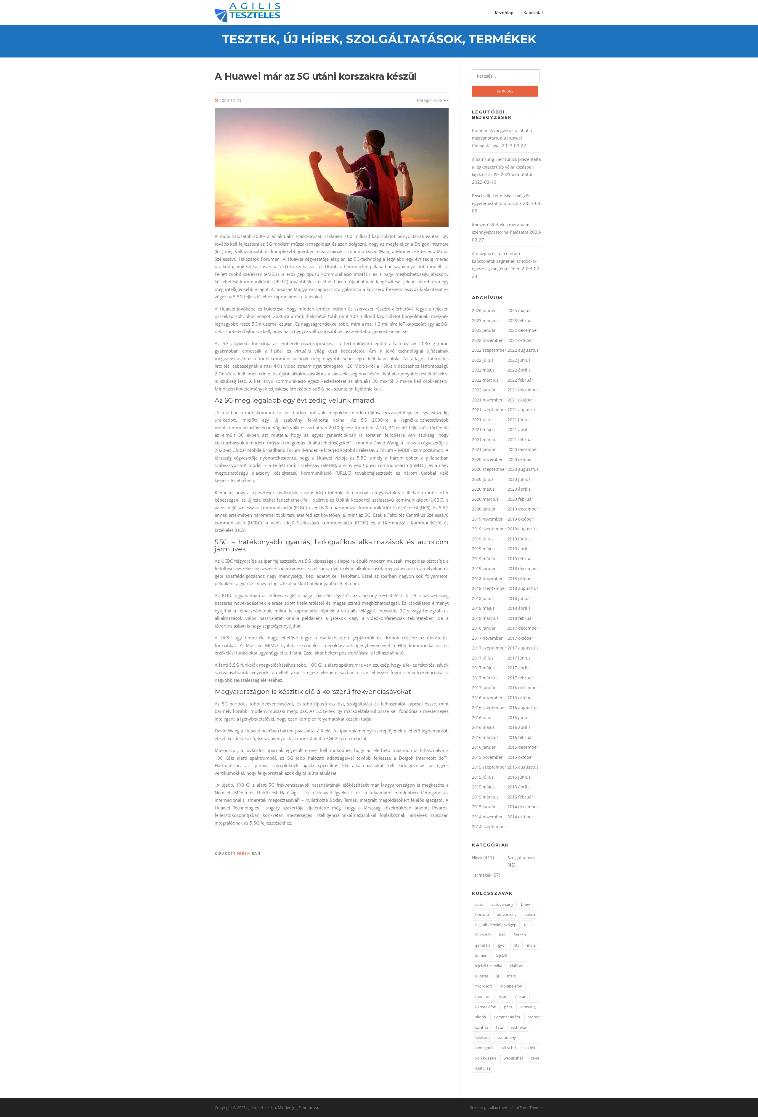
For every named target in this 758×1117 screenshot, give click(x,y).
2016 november (487, 697)
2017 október (520, 638)
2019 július (483, 539)
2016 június (519, 717)
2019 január (484, 568)
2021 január (484, 449)
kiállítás (516, 965)
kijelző (501, 955)
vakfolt (529, 1047)
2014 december (523, 806)
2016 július (483, 717)
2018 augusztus (523, 588)
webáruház (513, 1058)
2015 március (485, 797)
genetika (482, 945)
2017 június (519, 658)
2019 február (520, 558)
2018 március (485, 618)
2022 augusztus (523, 350)
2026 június (483, 310)
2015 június (519, 777)
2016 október (520, 697)
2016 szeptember (489, 707)
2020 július (483, 479)
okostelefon (485, 1006)
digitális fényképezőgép (495, 924)
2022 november (487, 340)
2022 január (484, 390)
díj (526, 924)
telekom (482, 1037)
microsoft (483, 986)
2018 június (519, 598)
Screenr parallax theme (490, 1107)
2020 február (520, 499)
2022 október (520, 340)
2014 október (520, 817)
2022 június (519, 360)
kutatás (482, 976)
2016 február (520, 737)
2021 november (487, 400)
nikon (502, 996)
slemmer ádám (507, 1017)
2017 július (483, 658)
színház (481, 1027)
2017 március (485, 678)
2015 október (520, 757)
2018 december (523, 568)
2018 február (520, 618)
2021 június (519, 420)
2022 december (523, 330)
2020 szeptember (489, 469)
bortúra (482, 914)
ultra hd (509, 1047)
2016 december (523, 687)
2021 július (483, 420)
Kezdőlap (504, 12)
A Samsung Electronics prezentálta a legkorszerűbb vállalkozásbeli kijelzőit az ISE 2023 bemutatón (506, 166)
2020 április (519, 489)
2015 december (523, 747)
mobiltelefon (511, 986)
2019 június (519, 539)
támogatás (484, 1047)
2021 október (520, 400)
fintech (519, 934)
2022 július (483, 360)
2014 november (487, 817)
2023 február (520, 320)
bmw (525, 904)
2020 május (483, 489)
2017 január (484, 687)
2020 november (487, 459)
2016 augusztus (523, 707)
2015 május (483, 787)
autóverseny (502, 904)
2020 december (523, 449)
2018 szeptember (489, 588)
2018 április (519, 608)
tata (499, 1027)
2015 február (520, 797)
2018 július (483, 598)
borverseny (507, 914)
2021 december (523, 390)
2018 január (484, 628)
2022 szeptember (489, 350)
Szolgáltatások (522, 857)
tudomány (506, 1037)
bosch (529, 914)
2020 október (520, 459)
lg (497, 976)
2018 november (487, 578)
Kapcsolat (533, 12)
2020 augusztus (523, 469)
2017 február (520, 678)
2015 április (519, 787)
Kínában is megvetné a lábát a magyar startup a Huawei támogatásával (502, 138)
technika (518, 1027)
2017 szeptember (489, 648)
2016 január (484, 747)
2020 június (519, 479)
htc (516, 945)
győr (502, 945)
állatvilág (483, 1068)
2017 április (519, 667)
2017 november (487, 638)
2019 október (520, 519)
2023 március (485, 320)
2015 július (483, 777)
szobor (534, 1017)
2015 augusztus (523, 767)
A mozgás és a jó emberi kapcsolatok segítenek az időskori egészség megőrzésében (505, 261)
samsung (528, 1006)
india (531, 945)
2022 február (520, 380)
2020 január (484, 509)
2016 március (485, 737)
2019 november (487, 519)
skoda (480, 1017)
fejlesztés (483, 934)
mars (511, 976)
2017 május (483, 667)
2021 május (483, 429)
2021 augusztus (523, 409)
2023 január (484, 330)
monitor (482, 996)
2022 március (485, 380)
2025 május (519, 310)
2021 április (519, 429)
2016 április (519, 727)
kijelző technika (488, 965)
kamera (482, 955)
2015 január (484, 806)
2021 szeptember (489, 409)
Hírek (443, 100)
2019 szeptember (489, 529)
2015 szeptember (489, 767)
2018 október (520, 578)
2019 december (523, 509)
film (502, 934)
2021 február (520, 439)
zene (535, 1058)
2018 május (483, 608)
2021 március (485, 439)
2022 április (519, 370)
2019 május (483, 548)
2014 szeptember (489, 826)
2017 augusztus (523, 648)
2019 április (519, 548)
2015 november (487, 757)
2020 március (485, 499)
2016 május (483, 727)
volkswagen (485, 1058)
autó (479, 904)
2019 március (485, 558)
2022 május (483, 370)
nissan (520, 996)
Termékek (481, 875)
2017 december (523, 628)
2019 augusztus (523, 529)
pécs (508, 1006)
